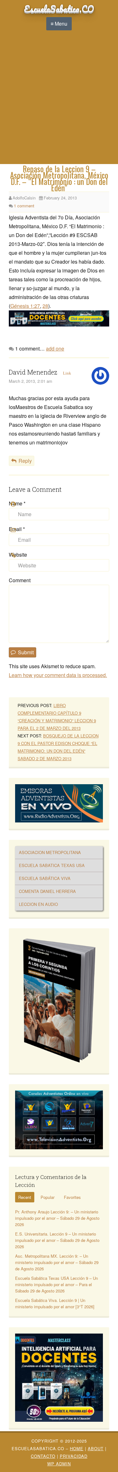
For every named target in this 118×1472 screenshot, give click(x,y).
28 (45, 305)
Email (17, 529)
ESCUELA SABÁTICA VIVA (44, 878)
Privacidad (73, 1456)
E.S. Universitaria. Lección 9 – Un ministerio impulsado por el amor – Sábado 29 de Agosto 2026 (57, 1240)
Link (67, 373)
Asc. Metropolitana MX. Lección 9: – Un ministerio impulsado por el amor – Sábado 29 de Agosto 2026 (56, 1262)
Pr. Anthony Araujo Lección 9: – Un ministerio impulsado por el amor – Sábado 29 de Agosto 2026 (57, 1218)
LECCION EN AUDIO (38, 904)
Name (17, 503)
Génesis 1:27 (25, 305)
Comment (20, 580)
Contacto (43, 1456)
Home (76, 1448)
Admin (59, 1464)
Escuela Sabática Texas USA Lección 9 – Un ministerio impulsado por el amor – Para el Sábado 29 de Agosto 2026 (56, 1284)
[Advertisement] (59, 101)
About (96, 1448)
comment (24, 206)
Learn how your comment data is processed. (58, 675)
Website (18, 554)
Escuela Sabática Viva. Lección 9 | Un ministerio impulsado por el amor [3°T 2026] (54, 1303)
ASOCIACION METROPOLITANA (50, 852)
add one (55, 348)
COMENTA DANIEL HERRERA (47, 891)
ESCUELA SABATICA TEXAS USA (52, 865)
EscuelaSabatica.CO (59, 8)
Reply (25, 460)
